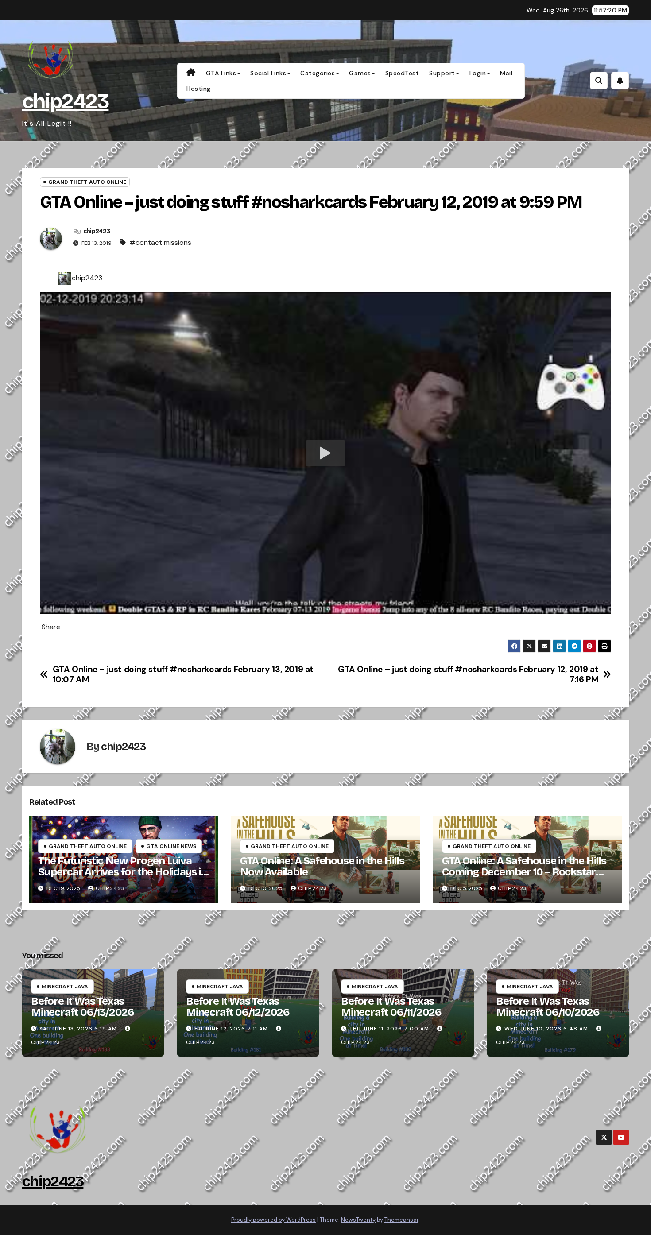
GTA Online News (171, 846)
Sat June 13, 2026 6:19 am (78, 1028)
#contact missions (160, 242)
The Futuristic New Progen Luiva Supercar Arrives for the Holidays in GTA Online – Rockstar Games (122, 872)
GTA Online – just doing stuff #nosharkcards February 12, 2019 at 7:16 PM (468, 674)
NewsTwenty (358, 1219)
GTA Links (221, 73)
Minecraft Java (65, 986)
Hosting (198, 89)
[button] (599, 80)
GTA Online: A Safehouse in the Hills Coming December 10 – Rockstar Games (524, 872)
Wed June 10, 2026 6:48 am (546, 1028)
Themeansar (401, 1219)
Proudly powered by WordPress (273, 1219)
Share (51, 627)
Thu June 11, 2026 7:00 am (389, 1028)
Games (360, 73)
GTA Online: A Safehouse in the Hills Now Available (322, 866)
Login (477, 73)
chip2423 (65, 101)
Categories (317, 73)
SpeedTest (402, 73)
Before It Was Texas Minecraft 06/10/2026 (548, 1006)
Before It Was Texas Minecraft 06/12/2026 (238, 1006)
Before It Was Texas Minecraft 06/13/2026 (82, 1006)
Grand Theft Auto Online (87, 182)
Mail (506, 73)
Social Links (268, 73)
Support (442, 73)
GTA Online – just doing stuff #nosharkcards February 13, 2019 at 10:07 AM (183, 674)
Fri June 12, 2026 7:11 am (231, 1028)
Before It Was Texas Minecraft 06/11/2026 (391, 1006)
